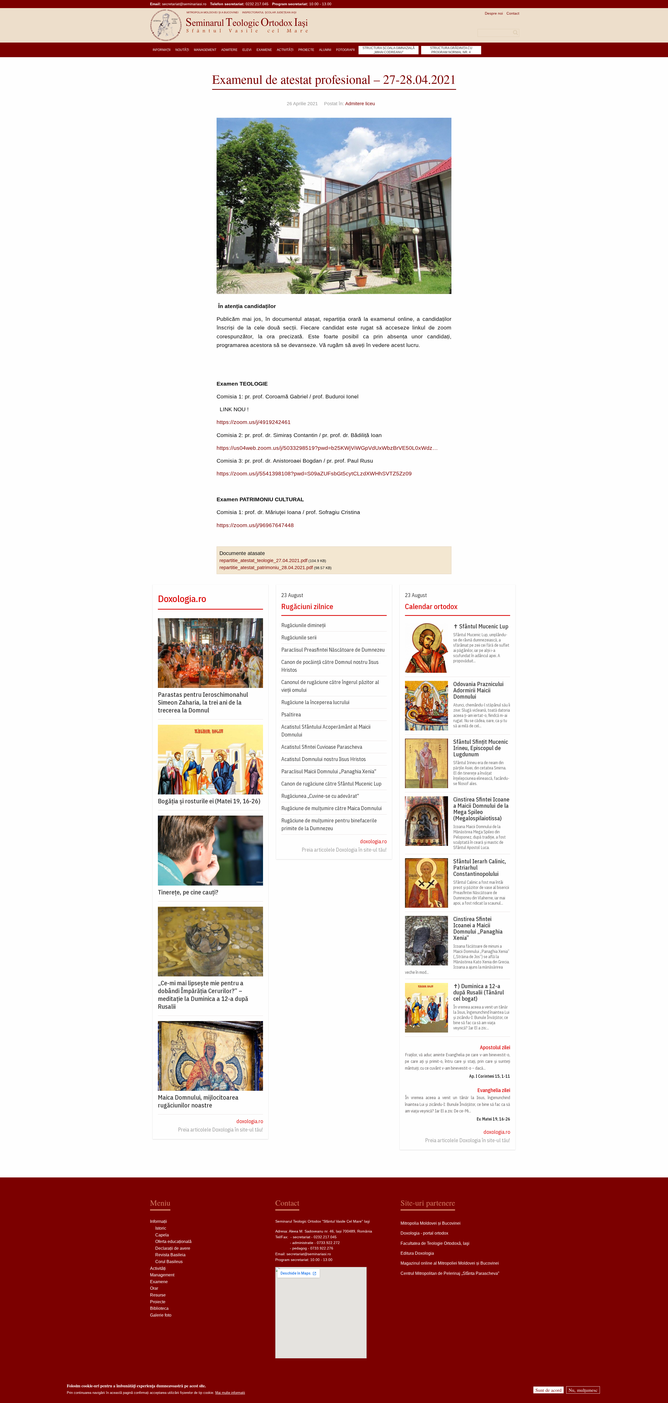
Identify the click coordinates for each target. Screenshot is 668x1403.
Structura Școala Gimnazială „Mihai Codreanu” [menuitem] (388, 50)
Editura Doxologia (417, 1253)
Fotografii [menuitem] (345, 50)
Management (162, 1275)
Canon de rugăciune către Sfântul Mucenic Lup (331, 783)
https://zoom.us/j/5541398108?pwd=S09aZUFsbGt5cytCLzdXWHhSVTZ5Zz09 (314, 473)
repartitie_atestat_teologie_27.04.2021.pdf (263, 560)
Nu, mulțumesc (583, 1390)
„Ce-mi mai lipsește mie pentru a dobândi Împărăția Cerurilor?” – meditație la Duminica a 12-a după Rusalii (203, 994)
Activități (158, 1268)
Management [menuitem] (205, 50)
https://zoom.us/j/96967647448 (255, 525)
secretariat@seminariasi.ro (184, 4)
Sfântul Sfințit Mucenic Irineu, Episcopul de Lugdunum (480, 748)
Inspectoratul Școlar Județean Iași (269, 12)
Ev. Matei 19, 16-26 (493, 1119)
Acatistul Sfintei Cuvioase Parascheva (321, 746)
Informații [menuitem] (161, 50)
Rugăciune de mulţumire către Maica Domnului (331, 808)
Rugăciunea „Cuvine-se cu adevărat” (320, 795)
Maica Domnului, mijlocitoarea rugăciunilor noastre (198, 1101)
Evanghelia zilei (493, 1090)
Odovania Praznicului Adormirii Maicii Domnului (478, 690)
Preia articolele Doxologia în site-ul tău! (220, 1129)
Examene (159, 1282)
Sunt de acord (548, 1390)
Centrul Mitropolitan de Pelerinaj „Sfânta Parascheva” (450, 1273)
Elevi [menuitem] (246, 50)
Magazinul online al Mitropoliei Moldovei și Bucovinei (450, 1263)
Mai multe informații (230, 1393)
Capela (162, 1235)
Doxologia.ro (182, 598)
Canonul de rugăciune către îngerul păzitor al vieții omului (330, 686)
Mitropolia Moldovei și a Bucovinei (212, 12)
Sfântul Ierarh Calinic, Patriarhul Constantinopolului (479, 867)
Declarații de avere (172, 1248)
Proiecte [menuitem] (306, 50)
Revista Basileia (170, 1255)
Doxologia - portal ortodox (424, 1233)
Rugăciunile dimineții (303, 625)
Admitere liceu (360, 103)
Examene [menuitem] (264, 50)
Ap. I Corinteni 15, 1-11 (489, 1076)
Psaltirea (291, 714)
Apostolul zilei (495, 1047)
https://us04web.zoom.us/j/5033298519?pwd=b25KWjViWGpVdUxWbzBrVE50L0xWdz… (327, 448)
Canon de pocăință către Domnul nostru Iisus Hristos (330, 665)
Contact (512, 13)
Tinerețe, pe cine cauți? (188, 892)
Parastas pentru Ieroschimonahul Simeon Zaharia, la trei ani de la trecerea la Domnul (203, 702)
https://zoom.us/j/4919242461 (254, 422)
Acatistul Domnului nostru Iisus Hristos (323, 759)
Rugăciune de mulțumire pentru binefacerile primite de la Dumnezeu (329, 824)
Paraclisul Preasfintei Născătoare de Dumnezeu (333, 649)
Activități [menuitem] (285, 50)
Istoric (160, 1228)
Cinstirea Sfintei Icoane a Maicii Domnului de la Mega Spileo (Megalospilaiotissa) (481, 808)
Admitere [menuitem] (229, 50)
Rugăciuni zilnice (307, 606)
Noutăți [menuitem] (182, 50)
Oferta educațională (173, 1241)
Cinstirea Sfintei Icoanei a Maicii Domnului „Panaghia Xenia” (478, 928)
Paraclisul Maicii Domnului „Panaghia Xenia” (328, 771)
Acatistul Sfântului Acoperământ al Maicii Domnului (326, 730)
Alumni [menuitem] (325, 50)
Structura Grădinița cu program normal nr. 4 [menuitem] (451, 50)
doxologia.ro (249, 1121)
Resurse (158, 1295)
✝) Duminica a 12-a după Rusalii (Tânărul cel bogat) (478, 992)
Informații (158, 1221)
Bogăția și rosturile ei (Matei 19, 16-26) (209, 801)
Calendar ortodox (431, 606)
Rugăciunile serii (299, 637)
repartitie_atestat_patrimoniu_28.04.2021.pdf (266, 567)
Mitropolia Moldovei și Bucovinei (431, 1223)
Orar (154, 1288)
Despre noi (494, 13)
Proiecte (157, 1302)
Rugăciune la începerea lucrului (315, 702)
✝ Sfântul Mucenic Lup (480, 626)
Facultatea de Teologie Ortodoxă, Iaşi (435, 1243)
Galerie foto (160, 1315)
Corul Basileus (169, 1261)
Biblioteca (159, 1308)
